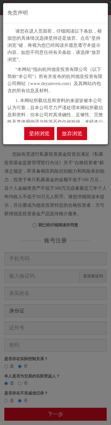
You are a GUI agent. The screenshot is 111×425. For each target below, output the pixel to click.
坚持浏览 (39, 133)
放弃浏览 (72, 133)
